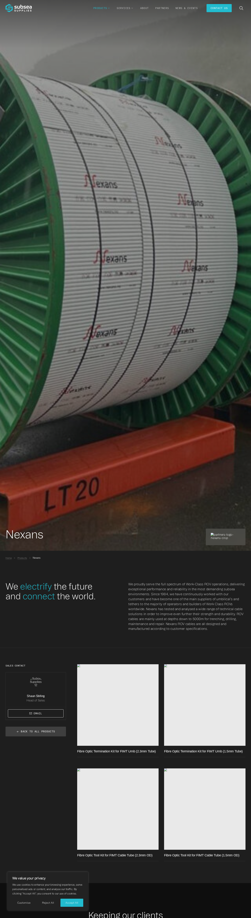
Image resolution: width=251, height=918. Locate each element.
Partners (162, 8)
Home (9, 558)
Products (22, 558)
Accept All (71, 902)
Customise (24, 902)
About (144, 8)
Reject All (48, 902)
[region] (47, 891)
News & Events (186, 8)
